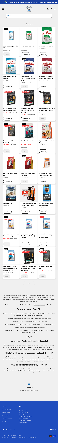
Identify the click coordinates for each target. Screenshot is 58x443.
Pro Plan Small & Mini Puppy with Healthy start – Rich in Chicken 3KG (28, 268)
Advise (4, 421)
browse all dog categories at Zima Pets (32, 330)
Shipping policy (32, 437)
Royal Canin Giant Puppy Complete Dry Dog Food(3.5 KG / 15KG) (28, 236)
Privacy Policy (6, 415)
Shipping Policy (6, 409)
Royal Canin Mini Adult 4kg (46, 46)
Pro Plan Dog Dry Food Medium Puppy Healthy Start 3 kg (27, 110)
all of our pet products (39, 305)
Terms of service (23, 437)
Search (4, 406)
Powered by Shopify (17, 435)
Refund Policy (6, 412)
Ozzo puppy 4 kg (7, 203)
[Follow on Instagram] (7, 430)
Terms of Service (7, 418)
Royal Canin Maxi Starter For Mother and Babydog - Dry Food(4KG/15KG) (47, 236)
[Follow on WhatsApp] (15, 430)
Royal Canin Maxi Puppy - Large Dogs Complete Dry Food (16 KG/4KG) (10, 268)
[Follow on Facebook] (3, 430)
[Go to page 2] (33, 283)
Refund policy (5, 437)
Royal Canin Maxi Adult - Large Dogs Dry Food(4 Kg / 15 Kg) (29, 78)
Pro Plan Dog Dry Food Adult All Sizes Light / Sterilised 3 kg (47, 110)
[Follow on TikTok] (11, 430)
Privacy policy (13, 437)
